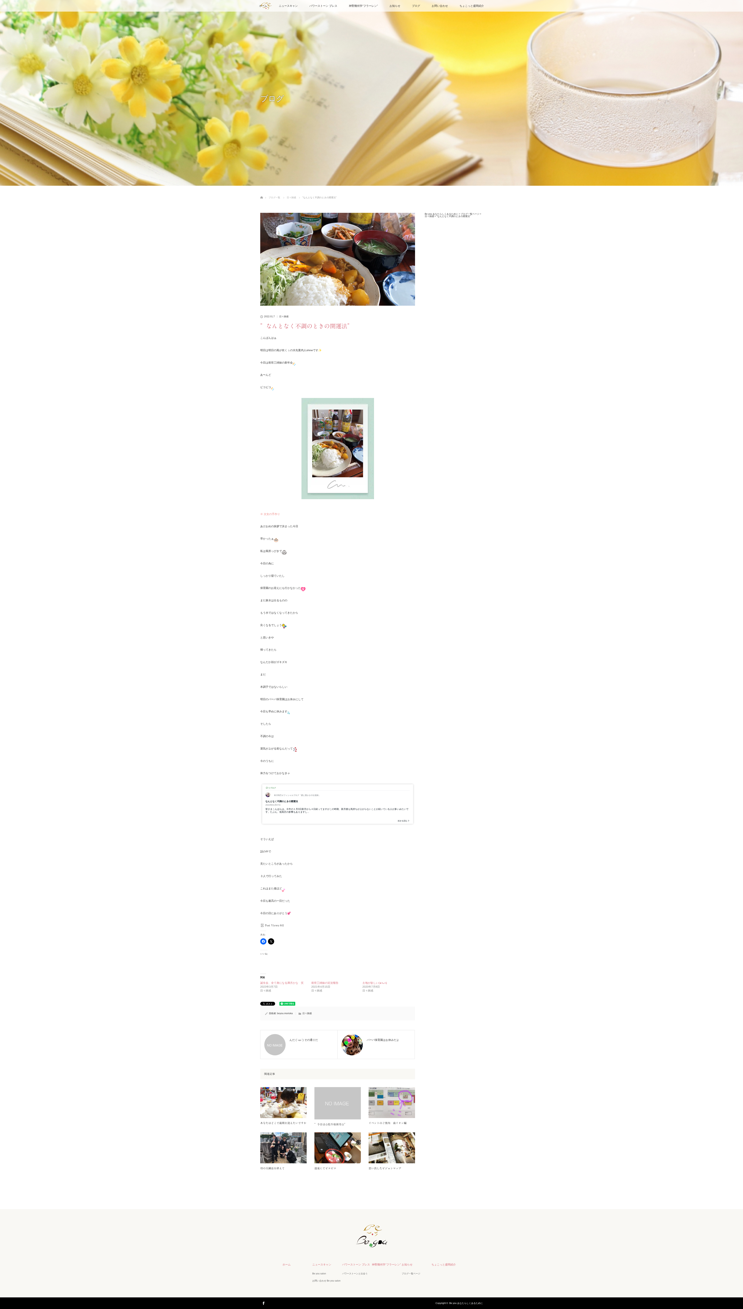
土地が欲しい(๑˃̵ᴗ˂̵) (374, 982)
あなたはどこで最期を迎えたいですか (283, 1123)
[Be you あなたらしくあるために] (371, 1244)
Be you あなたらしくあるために (466, 1303)
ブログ (416, 5)
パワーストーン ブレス (323, 5)
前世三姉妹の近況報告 (324, 982)
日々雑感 (283, 316)
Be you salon (319, 1273)
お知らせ (394, 5)
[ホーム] (261, 193)
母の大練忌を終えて (272, 1168)
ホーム (286, 1264)
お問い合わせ (440, 5)
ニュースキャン (288, 5)
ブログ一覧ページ (411, 1273)
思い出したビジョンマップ (385, 1168)
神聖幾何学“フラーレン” (363, 5)
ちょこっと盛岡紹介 (472, 5)
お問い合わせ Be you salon (326, 1280)
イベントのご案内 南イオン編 (388, 1123)
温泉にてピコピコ (325, 1168)
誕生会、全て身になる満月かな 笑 (282, 982)
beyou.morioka (285, 1013)
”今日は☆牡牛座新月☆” (330, 1124)
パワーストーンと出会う (355, 1273)
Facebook (263, 1303)
